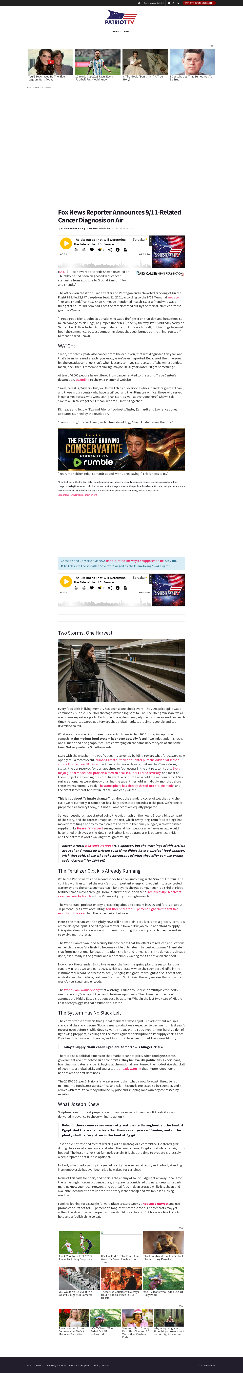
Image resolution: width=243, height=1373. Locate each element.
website (173, 297)
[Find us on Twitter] (173, 3)
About (30, 1365)
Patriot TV (210, 1365)
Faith (96, 1365)
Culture (62, 1365)
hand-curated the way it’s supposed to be (135, 561)
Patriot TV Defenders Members (199, 3)
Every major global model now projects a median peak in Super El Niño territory (119, 770)
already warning (130, 1068)
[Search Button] (139, 3)
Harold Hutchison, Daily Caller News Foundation (86, 228)
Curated (47, 87)
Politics (39, 1365)
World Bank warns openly (82, 990)
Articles (38, 87)
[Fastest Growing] (121, 449)
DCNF (63, 272)
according (82, 379)
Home (115, 31)
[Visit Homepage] (121, 16)
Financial (73, 1365)
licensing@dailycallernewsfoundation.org (77, 494)
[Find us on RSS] (178, 3)
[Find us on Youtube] (169, 3)
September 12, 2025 (124, 228)
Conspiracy (51, 1365)
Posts (127, 31)
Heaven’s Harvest (90, 828)
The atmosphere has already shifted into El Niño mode (136, 786)
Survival (105, 1365)
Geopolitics (86, 1365)
